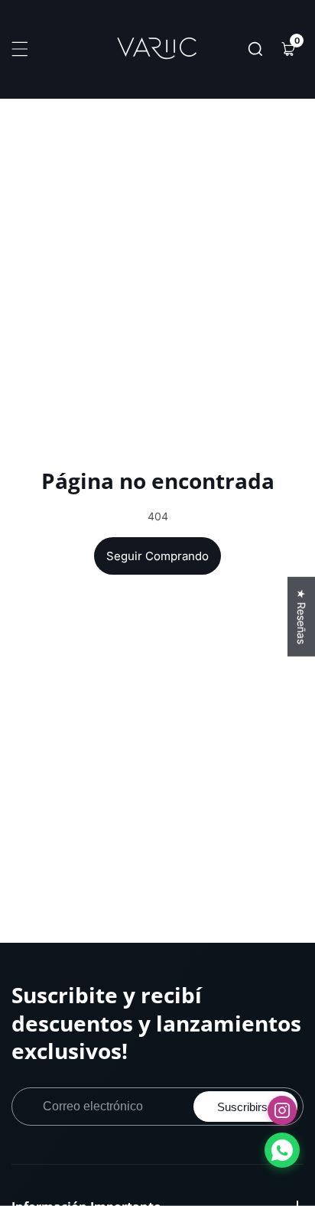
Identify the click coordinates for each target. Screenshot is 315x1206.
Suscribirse (245, 1106)
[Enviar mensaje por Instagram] (282, 1110)
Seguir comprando (157, 556)
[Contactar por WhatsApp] (282, 1150)
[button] (255, 49)
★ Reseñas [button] (301, 616)
